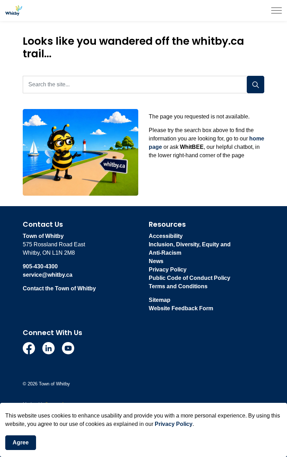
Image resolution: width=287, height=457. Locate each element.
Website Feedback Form (181, 308)
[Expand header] (276, 10)
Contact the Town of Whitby (59, 288)
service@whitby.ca (47, 275)
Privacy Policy (173, 424)
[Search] (255, 84)
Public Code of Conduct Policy (189, 278)
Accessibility (166, 236)
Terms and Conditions (178, 286)
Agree (21, 442)
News (156, 261)
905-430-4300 (40, 266)
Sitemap (159, 300)
